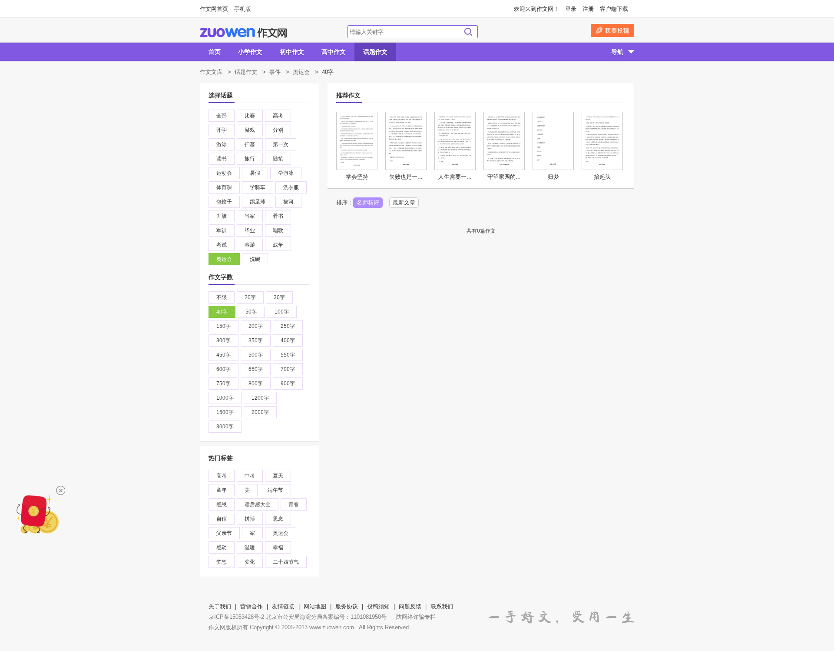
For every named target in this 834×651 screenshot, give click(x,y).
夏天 (278, 476)
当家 (250, 216)
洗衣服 (291, 187)
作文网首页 (214, 9)
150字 (223, 326)
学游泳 (286, 173)
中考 (250, 476)
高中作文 (333, 51)
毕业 (250, 230)
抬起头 (602, 177)
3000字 (225, 427)
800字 (255, 384)
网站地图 (315, 606)
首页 (214, 51)
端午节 (275, 490)
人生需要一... (455, 177)
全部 (221, 116)
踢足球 (257, 202)
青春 (293, 504)
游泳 (221, 144)
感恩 (221, 504)
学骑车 (257, 187)
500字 (255, 355)
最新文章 (404, 202)
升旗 (221, 216)
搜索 (468, 32)
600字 (223, 369)
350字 (255, 340)
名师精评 (368, 202)
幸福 (278, 547)
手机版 (242, 9)
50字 (251, 312)
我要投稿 (612, 30)
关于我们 (219, 606)
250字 (288, 326)
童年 (221, 490)
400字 (288, 340)
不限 (221, 297)
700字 (288, 369)
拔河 (288, 202)
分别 (278, 130)
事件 (275, 72)
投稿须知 (378, 606)
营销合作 (251, 606)
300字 (223, 340)
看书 (278, 216)
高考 (278, 116)
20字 (250, 297)
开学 (221, 130)
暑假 (255, 173)
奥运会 (301, 72)
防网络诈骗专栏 (416, 617)
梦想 (221, 562)
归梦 (553, 177)
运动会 (224, 173)
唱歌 (278, 230)
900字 (288, 384)
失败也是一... (406, 177)
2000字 (260, 412)
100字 (282, 312)
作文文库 (211, 72)
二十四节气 (286, 562)
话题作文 (375, 51)
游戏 (250, 130)
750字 (223, 384)
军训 (221, 230)
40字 (222, 312)
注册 (588, 9)
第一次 (280, 144)
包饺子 (224, 202)
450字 (223, 355)
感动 (221, 547)
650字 (255, 369)
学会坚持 (357, 177)
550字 (288, 355)
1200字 (260, 398)
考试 (221, 245)
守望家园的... (504, 177)
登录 (570, 9)
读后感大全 (258, 504)
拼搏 (250, 519)
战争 (278, 245)
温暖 (250, 547)
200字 (255, 326)
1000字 (225, 398)
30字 (279, 297)
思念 (278, 519)
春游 (250, 245)
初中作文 (292, 51)
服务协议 (346, 606)
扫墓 (250, 144)
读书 (221, 159)
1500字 (225, 412)
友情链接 (283, 606)
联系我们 (441, 606)
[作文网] (243, 33)
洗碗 (255, 259)
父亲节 (224, 533)
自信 (221, 519)
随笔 (278, 159)
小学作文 (250, 51)
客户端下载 (614, 9)
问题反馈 (410, 606)
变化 (250, 562)
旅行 (250, 159)
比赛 (250, 116)
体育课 (224, 187)
